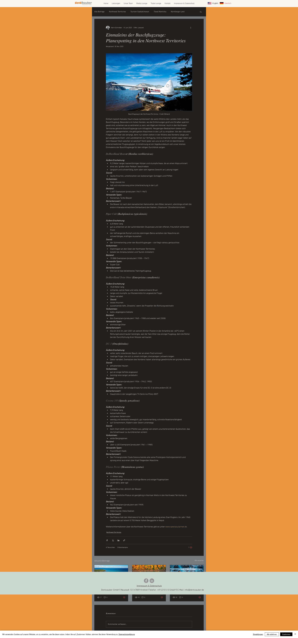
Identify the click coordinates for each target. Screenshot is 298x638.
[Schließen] (295, 634)
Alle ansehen (199, 561)
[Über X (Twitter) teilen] (113, 540)
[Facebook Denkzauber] (146, 580)
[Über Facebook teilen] (107, 540)
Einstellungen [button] (258, 634)
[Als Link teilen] (124, 540)
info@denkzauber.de (194, 590)
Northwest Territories (117, 12)
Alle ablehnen (272, 634)
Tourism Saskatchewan (139, 12)
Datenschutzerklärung (127, 634)
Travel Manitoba (160, 12)
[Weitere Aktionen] (190, 27)
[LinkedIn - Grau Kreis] (152, 580)
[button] (201, 12)
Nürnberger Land (178, 12)
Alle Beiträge (99, 12)
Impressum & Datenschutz (149, 586)
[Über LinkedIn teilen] (118, 540)
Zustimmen (286, 634)
